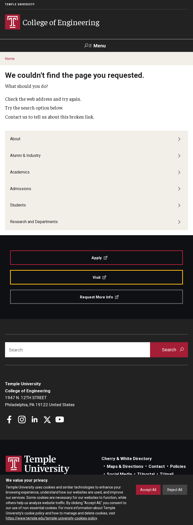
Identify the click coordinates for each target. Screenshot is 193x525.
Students (18, 205)
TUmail (166, 474)
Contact (157, 466)
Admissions (20, 188)
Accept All (148, 490)
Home (10, 59)
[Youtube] (59, 420)
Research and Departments (34, 221)
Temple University (20, 4)
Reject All (174, 490)
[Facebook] (9, 420)
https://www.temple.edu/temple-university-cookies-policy (51, 518)
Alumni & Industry (25, 155)
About (15, 138)
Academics (20, 172)
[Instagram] (22, 420)
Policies (178, 466)
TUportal (146, 474)
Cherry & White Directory (127, 458)
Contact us (16, 117)
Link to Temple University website (37, 465)
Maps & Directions (125, 466)
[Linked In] (34, 420)
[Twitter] (47, 420)
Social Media (119, 474)
